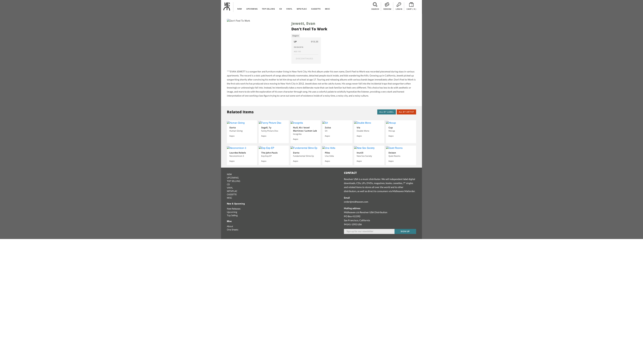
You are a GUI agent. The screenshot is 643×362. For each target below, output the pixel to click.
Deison (392, 152)
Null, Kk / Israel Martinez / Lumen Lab (305, 129)
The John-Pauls (269, 152)
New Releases (233, 208)
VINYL (289, 9)
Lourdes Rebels (237, 152)
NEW (239, 9)
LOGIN (399, 9)
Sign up (405, 231)
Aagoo (295, 35)
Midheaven (227, 6)
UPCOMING (252, 9)
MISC (327, 9)
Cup (390, 127)
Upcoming (232, 212)
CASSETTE (315, 9)
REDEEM (387, 9)
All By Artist (406, 112)
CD (280, 9)
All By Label (386, 112)
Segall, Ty (266, 127)
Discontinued (304, 58)
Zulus (328, 127)
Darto (232, 127)
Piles (327, 152)
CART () (411, 9)
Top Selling (232, 215)
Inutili (360, 152)
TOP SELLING (268, 9)
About (230, 226)
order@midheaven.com (356, 201)
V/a (358, 127)
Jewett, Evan (303, 23)
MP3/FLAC (302, 9)
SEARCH (375, 9)
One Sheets (232, 229)
